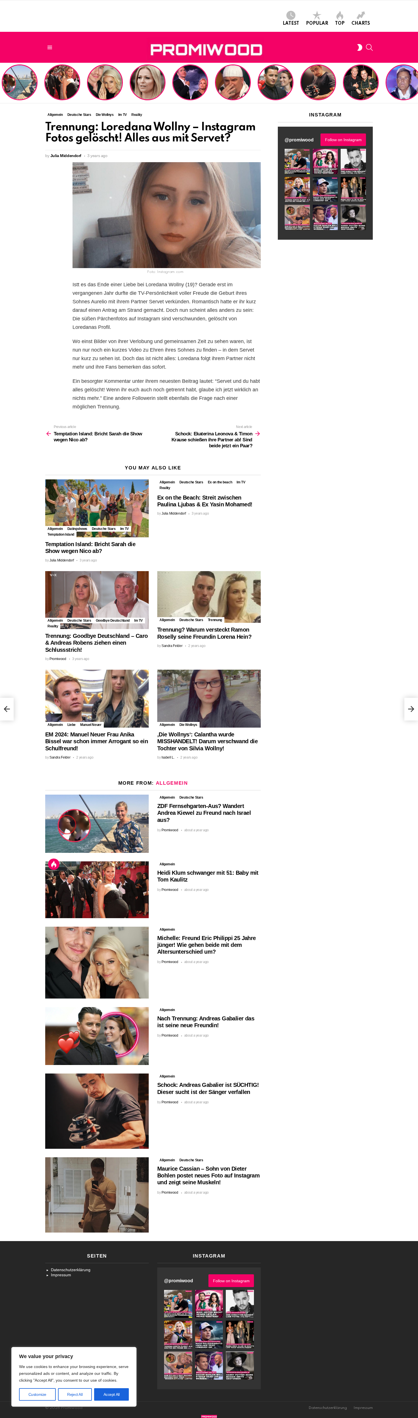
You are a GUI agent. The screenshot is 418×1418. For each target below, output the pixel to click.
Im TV (124, 529)
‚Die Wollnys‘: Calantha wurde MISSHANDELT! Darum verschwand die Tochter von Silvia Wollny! (207, 741)
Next (415, 83)
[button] (297, 161)
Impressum (61, 1275)
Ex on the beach (220, 482)
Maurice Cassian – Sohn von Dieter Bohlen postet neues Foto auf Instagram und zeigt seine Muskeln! (208, 1175)
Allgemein (55, 529)
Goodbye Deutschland (113, 621)
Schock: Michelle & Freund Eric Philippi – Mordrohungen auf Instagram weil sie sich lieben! (189, 83)
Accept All (112, 1394)
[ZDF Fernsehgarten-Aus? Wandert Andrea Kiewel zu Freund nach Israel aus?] (97, 824)
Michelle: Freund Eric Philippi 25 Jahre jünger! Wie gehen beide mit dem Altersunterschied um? (105, 83)
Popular (317, 23)
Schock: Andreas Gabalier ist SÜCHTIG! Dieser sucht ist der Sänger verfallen (318, 87)
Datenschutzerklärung (70, 1269)
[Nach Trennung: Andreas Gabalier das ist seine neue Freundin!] (97, 1036)
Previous (3, 83)
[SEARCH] (369, 47)
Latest (291, 23)
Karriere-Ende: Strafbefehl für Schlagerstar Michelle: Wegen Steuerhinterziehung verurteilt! (148, 85)
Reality (165, 488)
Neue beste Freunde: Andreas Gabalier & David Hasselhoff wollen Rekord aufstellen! (361, 85)
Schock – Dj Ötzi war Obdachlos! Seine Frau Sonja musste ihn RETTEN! (232, 87)
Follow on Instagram (343, 139)
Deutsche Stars (104, 529)
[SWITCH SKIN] (359, 47)
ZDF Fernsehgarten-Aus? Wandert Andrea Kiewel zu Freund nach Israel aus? (19, 85)
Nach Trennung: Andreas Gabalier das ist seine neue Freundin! (275, 90)
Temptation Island (60, 534)
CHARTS (360, 23)
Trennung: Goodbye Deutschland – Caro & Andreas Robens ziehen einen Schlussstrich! (96, 643)
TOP (340, 23)
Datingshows (77, 529)
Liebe (71, 725)
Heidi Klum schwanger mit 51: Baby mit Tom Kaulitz (62, 90)
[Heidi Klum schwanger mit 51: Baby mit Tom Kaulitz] (97, 889)
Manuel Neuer (91, 725)
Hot (53, 864)
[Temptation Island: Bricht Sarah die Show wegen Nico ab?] (97, 508)
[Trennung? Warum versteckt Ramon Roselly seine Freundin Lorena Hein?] (209, 597)
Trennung (215, 620)
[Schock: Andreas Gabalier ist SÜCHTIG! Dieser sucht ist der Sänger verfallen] (97, 1111)
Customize (37, 1394)
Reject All (74, 1394)
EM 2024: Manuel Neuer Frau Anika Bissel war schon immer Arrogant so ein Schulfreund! (96, 741)
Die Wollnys (188, 725)
